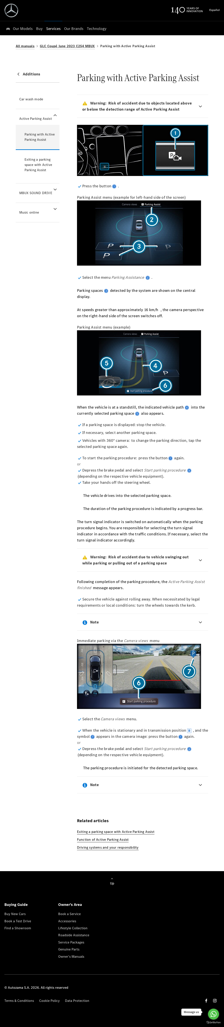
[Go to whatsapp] (213, 1014)
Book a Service (69, 914)
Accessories (67, 921)
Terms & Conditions (19, 1000)
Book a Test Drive (17, 921)
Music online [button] (29, 212)
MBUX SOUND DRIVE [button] (35, 193)
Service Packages (71, 942)
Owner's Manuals (71, 956)
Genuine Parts (68, 949)
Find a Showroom (17, 928)
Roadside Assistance (73, 935)
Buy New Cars (15, 914)
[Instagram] (214, 1000)
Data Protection (77, 1000)
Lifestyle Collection (73, 928)
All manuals (25, 46)
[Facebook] (206, 1000)
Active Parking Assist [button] (35, 118)
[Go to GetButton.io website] (213, 1022)
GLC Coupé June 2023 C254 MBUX (67, 46)
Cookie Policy (49, 1000)
